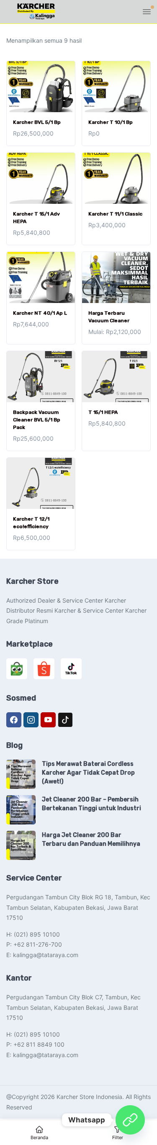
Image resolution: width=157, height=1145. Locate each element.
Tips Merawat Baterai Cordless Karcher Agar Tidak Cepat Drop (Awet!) (88, 772)
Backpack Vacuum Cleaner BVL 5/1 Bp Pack (36, 419)
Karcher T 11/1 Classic (115, 214)
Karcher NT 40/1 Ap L (40, 313)
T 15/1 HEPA (103, 412)
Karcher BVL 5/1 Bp (37, 122)
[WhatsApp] (130, 1120)
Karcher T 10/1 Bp (110, 122)
